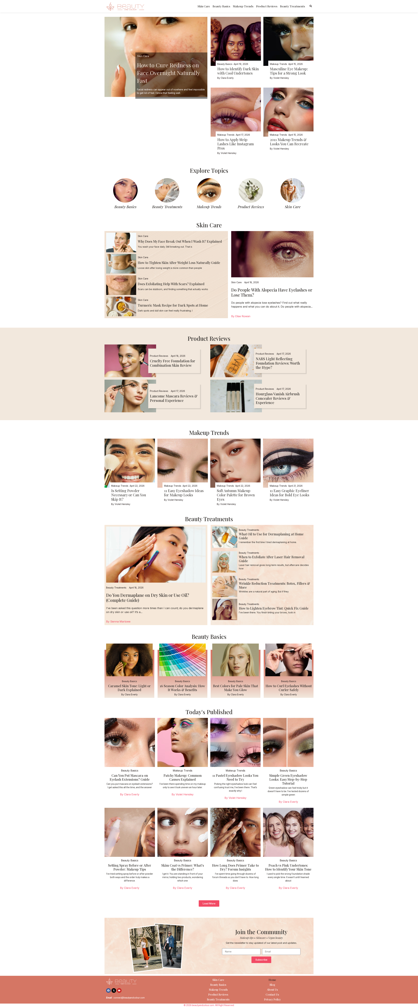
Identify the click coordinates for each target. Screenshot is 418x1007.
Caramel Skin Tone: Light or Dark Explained (129, 688)
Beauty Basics (221, 6)
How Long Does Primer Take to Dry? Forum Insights (235, 867)
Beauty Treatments (292, 6)
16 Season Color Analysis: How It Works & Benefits (182, 688)
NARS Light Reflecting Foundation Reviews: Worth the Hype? (278, 363)
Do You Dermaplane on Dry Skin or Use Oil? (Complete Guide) (147, 597)
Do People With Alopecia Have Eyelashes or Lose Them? (271, 292)
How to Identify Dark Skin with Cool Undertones (238, 71)
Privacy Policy (272, 999)
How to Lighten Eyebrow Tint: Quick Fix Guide (273, 608)
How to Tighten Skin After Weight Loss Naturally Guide (179, 262)
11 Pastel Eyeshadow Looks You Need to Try (235, 777)
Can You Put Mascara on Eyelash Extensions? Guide (130, 777)
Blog (272, 984)
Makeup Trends (243, 6)
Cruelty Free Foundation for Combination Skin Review (172, 363)
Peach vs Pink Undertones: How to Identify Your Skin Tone (288, 867)
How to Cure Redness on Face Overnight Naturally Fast (168, 72)
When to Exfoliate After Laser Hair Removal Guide (271, 559)
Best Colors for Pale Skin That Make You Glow (235, 688)
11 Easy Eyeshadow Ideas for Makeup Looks (184, 492)
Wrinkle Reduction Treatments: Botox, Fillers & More (274, 585)
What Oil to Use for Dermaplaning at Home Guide (271, 536)
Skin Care (204, 6)
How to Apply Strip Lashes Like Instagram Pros (235, 144)
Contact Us (272, 994)
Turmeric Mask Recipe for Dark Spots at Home (173, 305)
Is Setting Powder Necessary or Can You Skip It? (128, 495)
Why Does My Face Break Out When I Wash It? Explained (180, 241)
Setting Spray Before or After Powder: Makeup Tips (129, 867)
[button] (209, 903)
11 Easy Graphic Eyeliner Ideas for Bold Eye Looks (289, 492)
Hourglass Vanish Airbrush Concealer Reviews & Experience (278, 398)
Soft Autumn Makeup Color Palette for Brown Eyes (236, 495)
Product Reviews (266, 6)
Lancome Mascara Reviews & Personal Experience (174, 398)
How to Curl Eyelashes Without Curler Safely (289, 688)
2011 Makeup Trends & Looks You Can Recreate (289, 141)
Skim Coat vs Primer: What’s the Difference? (182, 867)
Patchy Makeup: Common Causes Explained (183, 777)
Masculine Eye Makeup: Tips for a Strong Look (289, 71)
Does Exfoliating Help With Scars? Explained (171, 284)
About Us (272, 989)
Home (272, 980)
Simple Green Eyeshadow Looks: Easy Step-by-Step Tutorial (288, 779)
